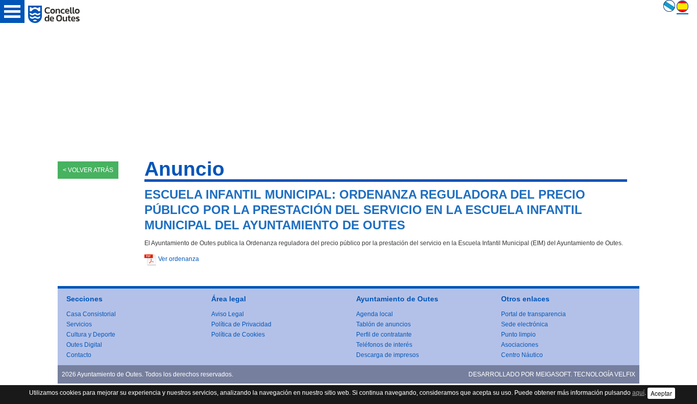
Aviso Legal (227, 314)
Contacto (78, 355)
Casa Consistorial (91, 314)
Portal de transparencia (533, 314)
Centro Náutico (522, 355)
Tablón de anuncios (383, 324)
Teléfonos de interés (384, 344)
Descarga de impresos (387, 355)
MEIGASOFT (553, 374)
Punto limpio (518, 334)
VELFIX (624, 374)
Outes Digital (84, 344)
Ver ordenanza (178, 259)
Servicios (79, 324)
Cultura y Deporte (90, 334)
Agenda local (374, 314)
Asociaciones (519, 344)
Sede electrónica (524, 324)
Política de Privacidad (241, 324)
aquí (638, 392)
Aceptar (661, 393)
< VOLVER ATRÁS (88, 170)
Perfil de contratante (384, 334)
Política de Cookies (238, 334)
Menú (12, 11)
